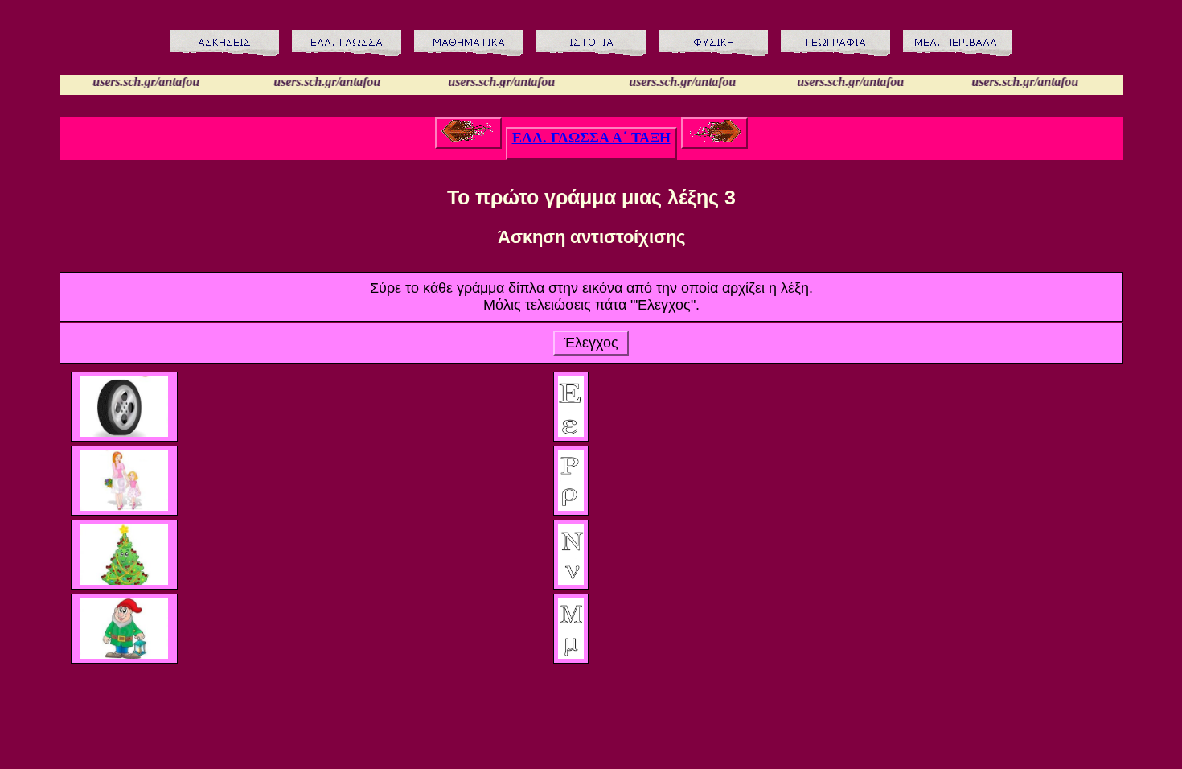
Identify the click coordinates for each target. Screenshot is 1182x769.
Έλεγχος (591, 343)
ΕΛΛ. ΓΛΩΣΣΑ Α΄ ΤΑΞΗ (591, 138)
